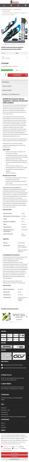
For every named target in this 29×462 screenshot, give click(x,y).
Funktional (23, 448)
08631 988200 (7, 384)
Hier (2, 397)
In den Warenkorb (17, 75)
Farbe (3, 56)
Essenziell (5, 446)
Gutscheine (3, 407)
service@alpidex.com (11, 379)
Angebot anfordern (7, 90)
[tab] (14, 82)
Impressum (3, 427)
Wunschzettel (4, 412)
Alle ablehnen (14, 456)
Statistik (13, 446)
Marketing (21, 446)
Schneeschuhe (6, 11)
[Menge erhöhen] (5, 74)
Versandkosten (14, 66)
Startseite (9, 9)
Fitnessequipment (17, 9)
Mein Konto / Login (5, 410)
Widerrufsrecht (4, 414)
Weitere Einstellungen (6, 450)
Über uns (3, 423)
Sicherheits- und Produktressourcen (10, 94)
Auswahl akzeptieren (14, 459)
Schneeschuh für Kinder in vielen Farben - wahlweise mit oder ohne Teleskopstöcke (19, 316)
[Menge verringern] (5, 76)
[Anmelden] (11, 5)
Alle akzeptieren (14, 453)
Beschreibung (5, 82)
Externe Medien (7, 448)
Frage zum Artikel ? (7, 86)
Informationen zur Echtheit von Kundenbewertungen (13, 416)
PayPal (15, 448)
